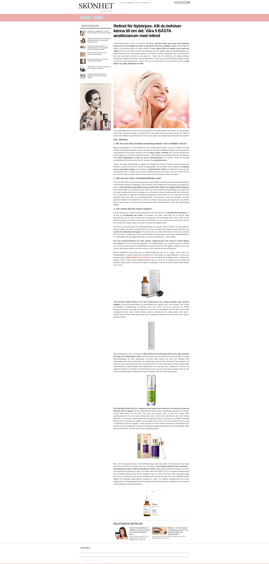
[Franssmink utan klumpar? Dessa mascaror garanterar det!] (83, 52)
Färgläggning (129, 2)
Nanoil (129, 257)
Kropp (122, 2)
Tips (149, 2)
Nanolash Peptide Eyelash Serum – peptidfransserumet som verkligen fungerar (97, 75)
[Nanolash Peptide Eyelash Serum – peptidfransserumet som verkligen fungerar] (83, 74)
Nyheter (98, 17)
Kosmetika (86, 17)
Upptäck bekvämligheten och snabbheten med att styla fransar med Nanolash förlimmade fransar (139, 531)
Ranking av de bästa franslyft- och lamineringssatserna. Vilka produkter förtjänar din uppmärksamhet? (178, 531)
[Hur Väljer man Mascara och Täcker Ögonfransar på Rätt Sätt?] (83, 59)
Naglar (145, 2)
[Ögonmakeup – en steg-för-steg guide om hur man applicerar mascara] (83, 66)
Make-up (138, 2)
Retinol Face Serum (140, 257)
